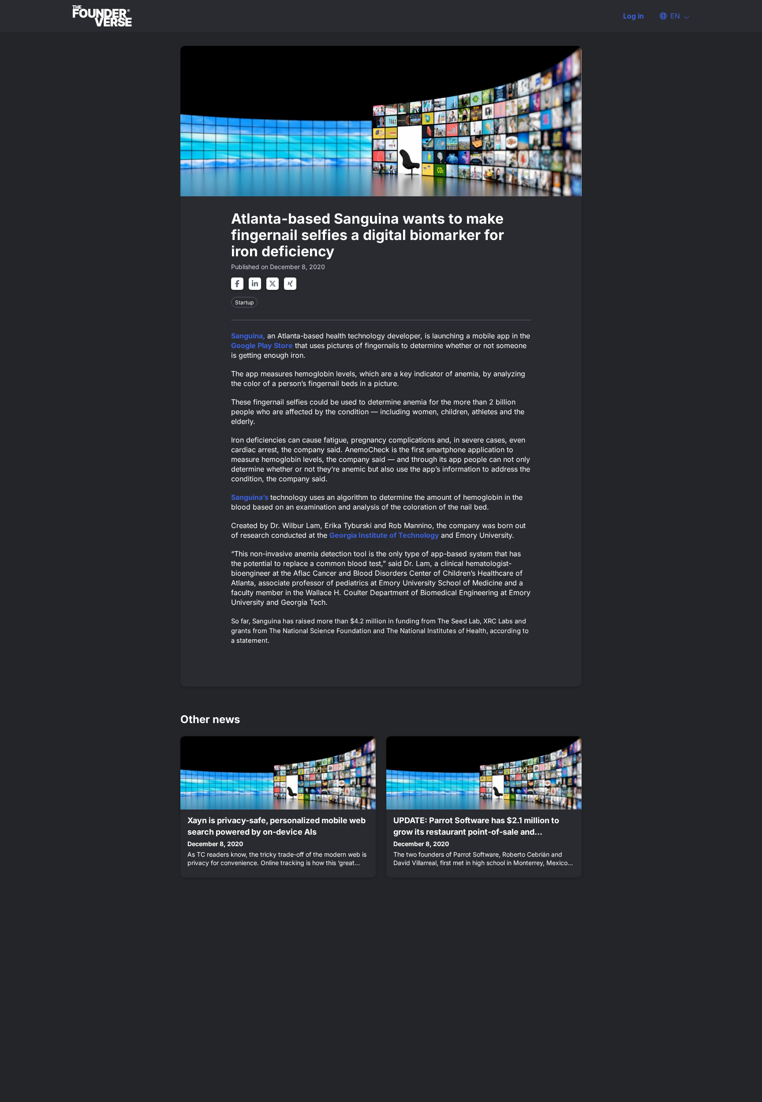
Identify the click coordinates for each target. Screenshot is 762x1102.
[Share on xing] (290, 283)
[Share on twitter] (272, 283)
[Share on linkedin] (255, 283)
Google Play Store (262, 345)
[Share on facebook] (237, 283)
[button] (670, 16)
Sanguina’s (250, 497)
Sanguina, (248, 335)
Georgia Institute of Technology (385, 535)
